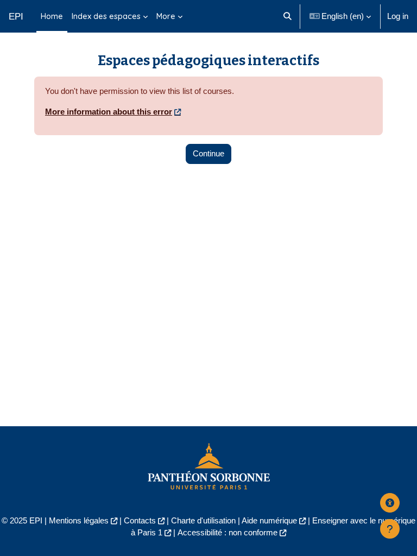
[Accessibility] (390, 503)
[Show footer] (390, 529)
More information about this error (108, 112)
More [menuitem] (165, 16)
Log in (397, 16)
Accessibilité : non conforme (227, 532)
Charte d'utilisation (203, 520)
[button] (287, 16)
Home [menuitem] (52, 16)
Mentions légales (79, 520)
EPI (16, 16)
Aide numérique (269, 520)
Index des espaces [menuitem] (106, 16)
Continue (208, 153)
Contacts (140, 520)
